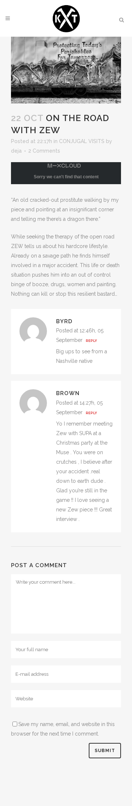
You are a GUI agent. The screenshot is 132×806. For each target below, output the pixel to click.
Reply (91, 341)
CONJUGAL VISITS (81, 141)
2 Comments (44, 151)
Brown (68, 393)
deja (16, 151)
